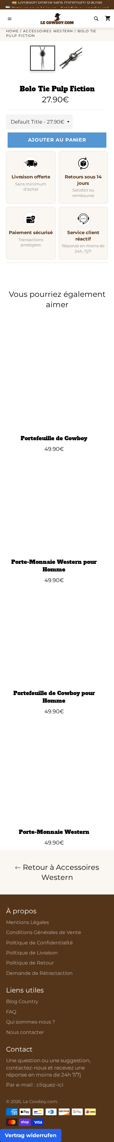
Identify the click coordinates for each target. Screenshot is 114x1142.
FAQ (11, 1012)
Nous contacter (25, 1032)
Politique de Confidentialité (39, 943)
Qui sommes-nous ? (30, 1022)
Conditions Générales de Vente (43, 932)
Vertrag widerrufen (31, 1135)
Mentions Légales (27, 922)
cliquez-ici (50, 1085)
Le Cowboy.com (40, 1101)
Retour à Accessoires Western (60, 872)
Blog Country (22, 1001)
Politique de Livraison (32, 953)
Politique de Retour (30, 963)
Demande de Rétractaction (39, 973)
